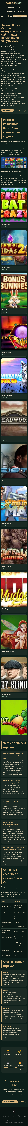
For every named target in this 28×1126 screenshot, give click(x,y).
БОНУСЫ (3, 16)
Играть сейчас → (7, 110)
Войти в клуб (20, 110)
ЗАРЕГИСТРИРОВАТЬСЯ (20, 16)
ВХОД (10, 16)
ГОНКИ (18, 7)
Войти (22, 1101)
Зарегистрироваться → (10, 1101)
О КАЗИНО (11, 7)
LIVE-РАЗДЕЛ (21, 11)
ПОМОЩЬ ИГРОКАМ (9, 11)
